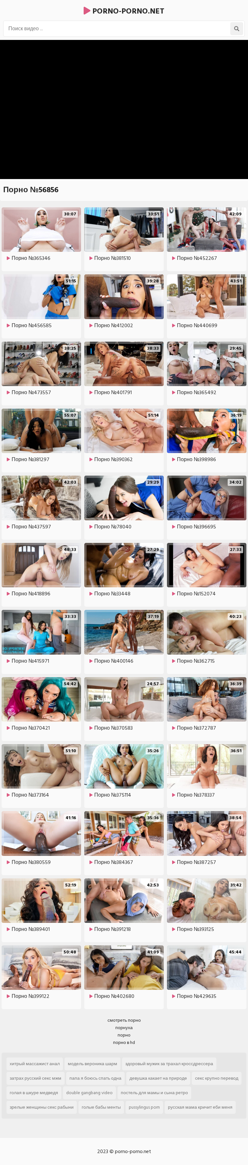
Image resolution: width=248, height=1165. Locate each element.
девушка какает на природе (158, 1078)
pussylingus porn (144, 1107)
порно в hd (124, 1042)
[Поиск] (236, 28)
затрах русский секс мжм (35, 1078)
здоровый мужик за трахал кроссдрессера (169, 1063)
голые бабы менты (101, 1107)
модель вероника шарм (92, 1063)
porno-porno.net (127, 11)
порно (124, 1035)
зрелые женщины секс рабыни (42, 1107)
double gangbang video (89, 1092)
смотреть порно (124, 1020)
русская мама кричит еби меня (200, 1107)
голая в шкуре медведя (34, 1092)
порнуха (124, 1027)
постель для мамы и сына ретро (154, 1092)
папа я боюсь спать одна (95, 1078)
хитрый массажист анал (35, 1063)
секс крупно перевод (216, 1078)
